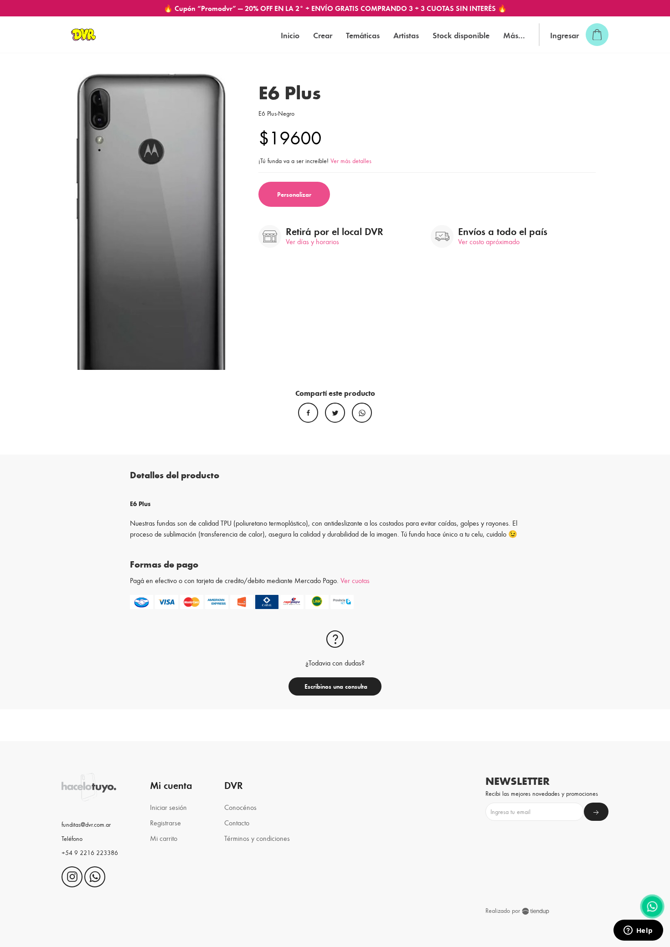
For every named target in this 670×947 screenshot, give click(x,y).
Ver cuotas (355, 580)
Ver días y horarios (312, 241)
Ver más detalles (350, 160)
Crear (322, 35)
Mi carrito (163, 838)
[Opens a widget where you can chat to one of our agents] (638, 931)
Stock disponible (461, 35)
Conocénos (240, 807)
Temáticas (363, 35)
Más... (514, 35)
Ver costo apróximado (489, 241)
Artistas (406, 35)
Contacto (236, 822)
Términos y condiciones (257, 838)
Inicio (290, 35)
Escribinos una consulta (335, 686)
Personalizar (294, 194)
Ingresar (564, 35)
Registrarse (165, 822)
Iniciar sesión (168, 807)
